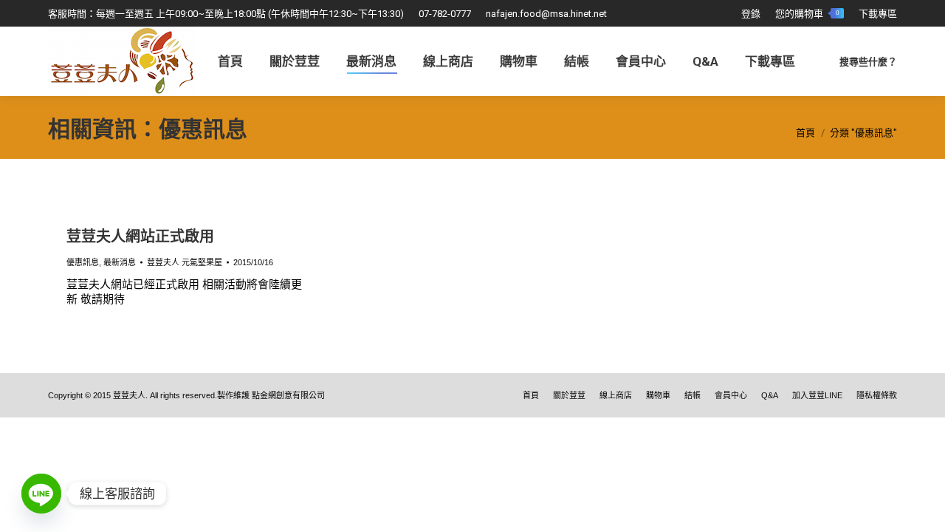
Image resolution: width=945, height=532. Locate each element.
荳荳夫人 (129, 395)
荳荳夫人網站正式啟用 (140, 236)
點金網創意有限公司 (288, 395)
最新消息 (119, 262)
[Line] (41, 494)
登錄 (750, 13)
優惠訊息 (82, 262)
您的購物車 (807, 13)
